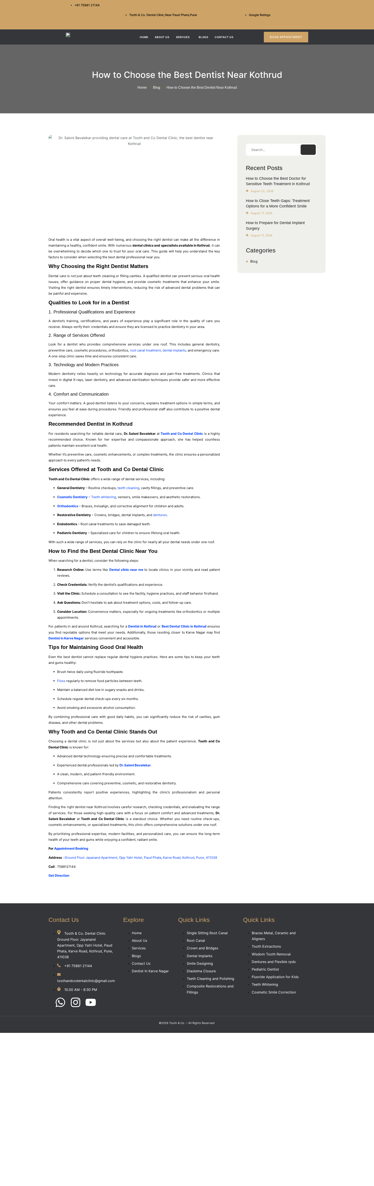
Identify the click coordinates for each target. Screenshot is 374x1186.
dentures (160, 515)
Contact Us (224, 37)
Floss (61, 681)
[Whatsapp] (60, 1003)
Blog (156, 87)
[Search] (308, 149)
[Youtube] (90, 1003)
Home (144, 37)
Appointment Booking (71, 848)
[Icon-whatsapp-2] (286, 7)
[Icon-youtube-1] (293, 20)
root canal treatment (145, 350)
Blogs (203, 37)
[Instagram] (75, 1003)
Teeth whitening (103, 497)
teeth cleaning (128, 488)
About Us (162, 37)
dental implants (174, 350)
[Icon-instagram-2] (300, 7)
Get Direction (58, 875)
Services (183, 37)
